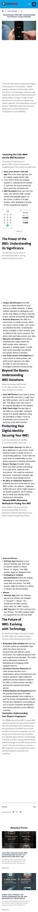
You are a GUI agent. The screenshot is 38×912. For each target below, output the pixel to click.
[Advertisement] (19, 63)
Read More (5, 867)
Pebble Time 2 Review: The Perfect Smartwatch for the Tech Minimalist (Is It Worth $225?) (14, 896)
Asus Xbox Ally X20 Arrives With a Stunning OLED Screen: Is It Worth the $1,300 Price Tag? (14, 854)
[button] (13, 812)
